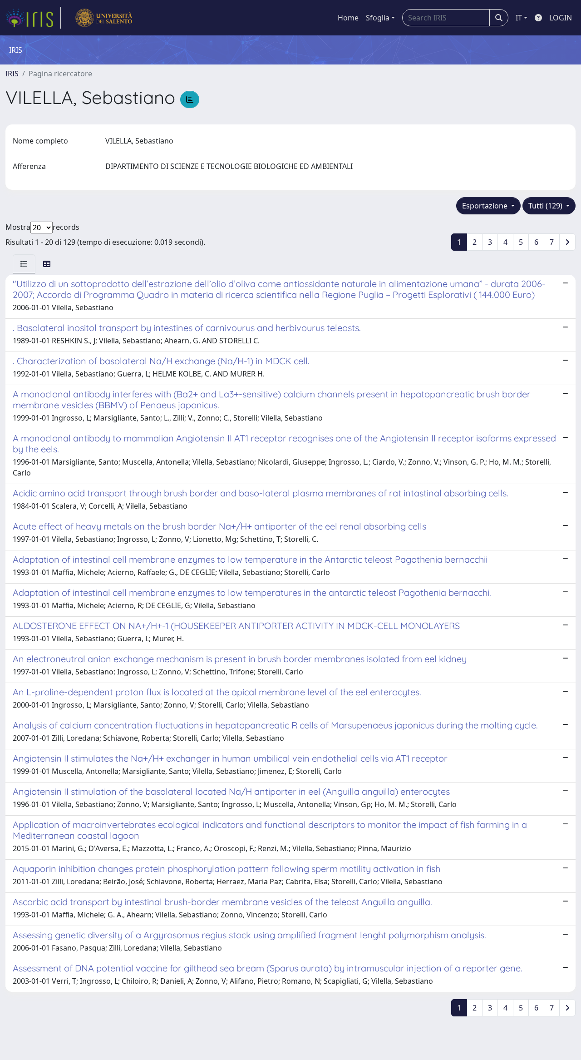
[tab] (24, 263)
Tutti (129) (546, 206)
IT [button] (519, 18)
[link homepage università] (103, 18)
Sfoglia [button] (377, 18)
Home (348, 18)
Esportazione (485, 206)
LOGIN (560, 18)
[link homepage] (33, 18)
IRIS (12, 74)
